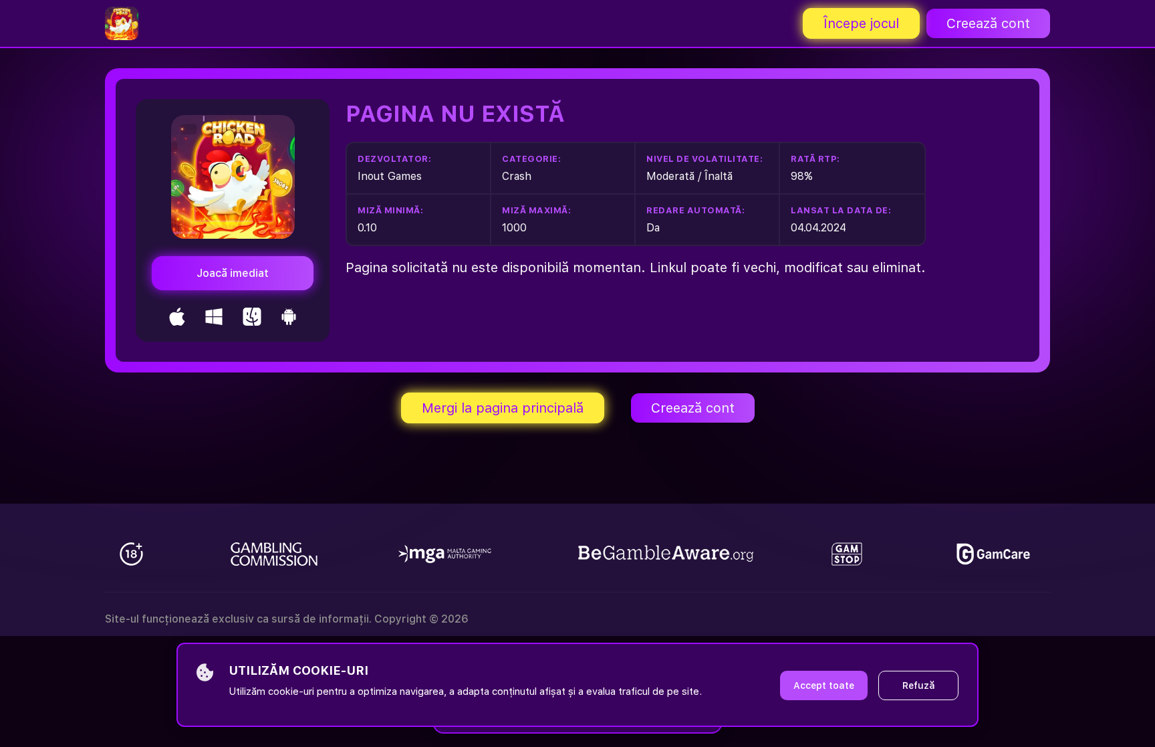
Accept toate (823, 685)
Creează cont (988, 23)
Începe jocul (861, 23)
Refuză (918, 685)
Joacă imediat (233, 273)
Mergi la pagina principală (503, 408)
